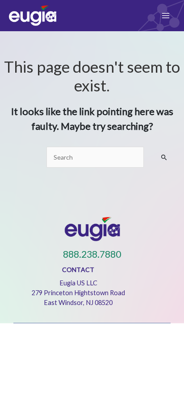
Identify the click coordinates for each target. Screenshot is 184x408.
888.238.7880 (92, 254)
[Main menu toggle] (165, 15)
